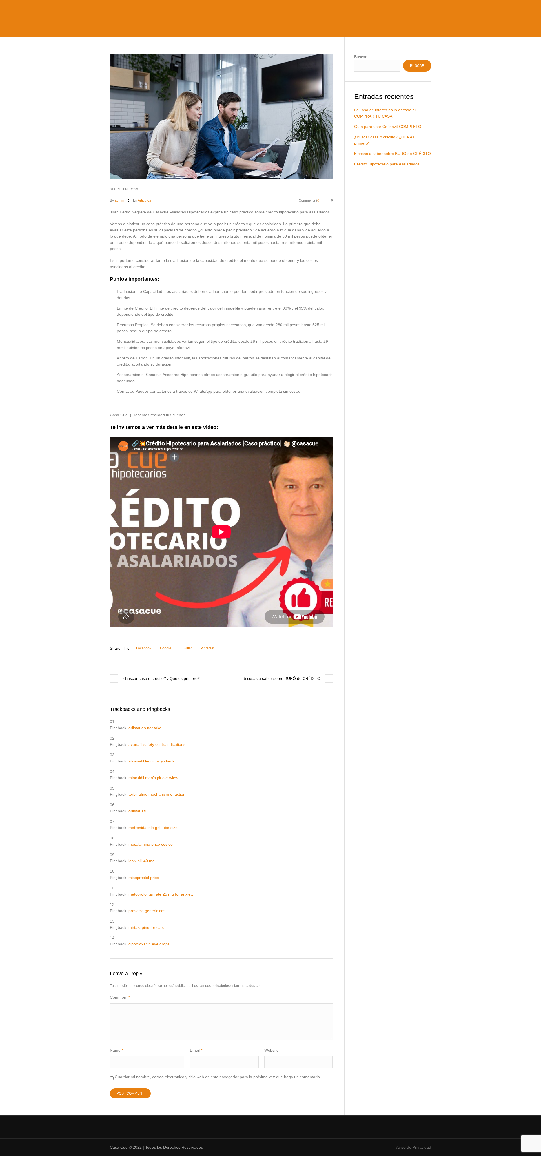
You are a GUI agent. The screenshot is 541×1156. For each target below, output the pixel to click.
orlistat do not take (144, 728)
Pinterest (207, 648)
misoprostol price (143, 877)
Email (196, 1050)
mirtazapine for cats (146, 927)
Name (116, 1050)
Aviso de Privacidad (413, 1147)
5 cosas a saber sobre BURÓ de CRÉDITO (282, 678)
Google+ (166, 648)
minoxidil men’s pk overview (153, 777)
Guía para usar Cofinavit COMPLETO (387, 126)
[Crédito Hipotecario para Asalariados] (221, 116)
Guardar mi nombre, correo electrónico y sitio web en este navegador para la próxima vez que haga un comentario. (218, 1077)
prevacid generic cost (147, 911)
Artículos (144, 200)
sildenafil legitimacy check (151, 761)
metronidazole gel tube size (153, 827)
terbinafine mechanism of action (156, 794)
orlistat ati (137, 811)
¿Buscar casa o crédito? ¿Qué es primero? (161, 678)
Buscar (360, 56)
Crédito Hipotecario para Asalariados (387, 164)
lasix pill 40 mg (141, 861)
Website (271, 1050)
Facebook (143, 648)
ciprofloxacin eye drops (149, 944)
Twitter (187, 648)
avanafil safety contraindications (156, 744)
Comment (120, 997)
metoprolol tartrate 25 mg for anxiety (161, 894)
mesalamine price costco (150, 844)
